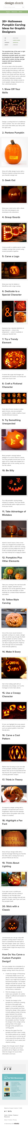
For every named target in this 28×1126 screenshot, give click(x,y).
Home (5, 1115)
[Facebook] (6, 1111)
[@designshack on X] (4, 1111)
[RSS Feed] (10, 1111)
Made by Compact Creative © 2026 (13, 1108)
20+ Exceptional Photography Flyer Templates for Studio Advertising (16, 1084)
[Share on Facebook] (7, 1069)
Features (15, 1115)
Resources (14, 11)
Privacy (15, 1120)
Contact (10, 1120)
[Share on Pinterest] (10, 1069)
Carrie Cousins (16, 40)
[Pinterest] (8, 1111)
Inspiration (15, 42)
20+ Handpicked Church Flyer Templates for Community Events (16, 1095)
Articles (8, 11)
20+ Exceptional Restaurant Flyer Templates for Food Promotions (15, 1089)
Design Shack (14, 3)
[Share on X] (5, 1069)
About (20, 11)
